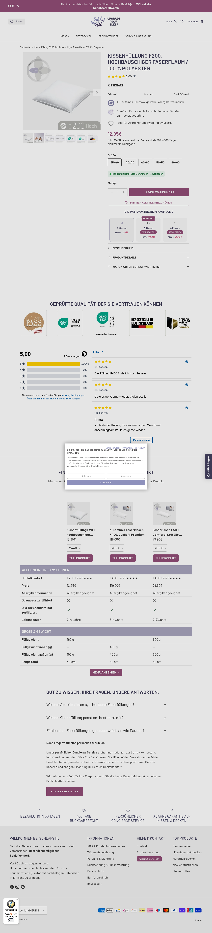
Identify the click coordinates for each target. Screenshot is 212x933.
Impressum (139, 447)
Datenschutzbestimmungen (119, 447)
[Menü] (17, 900)
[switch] (11, 920)
